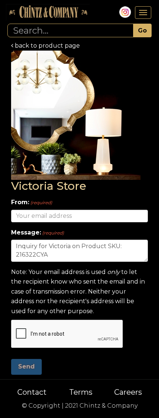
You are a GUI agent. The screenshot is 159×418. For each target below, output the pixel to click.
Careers (128, 392)
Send (26, 366)
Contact (32, 392)
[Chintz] (48, 12)
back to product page (46, 45)
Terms (80, 392)
